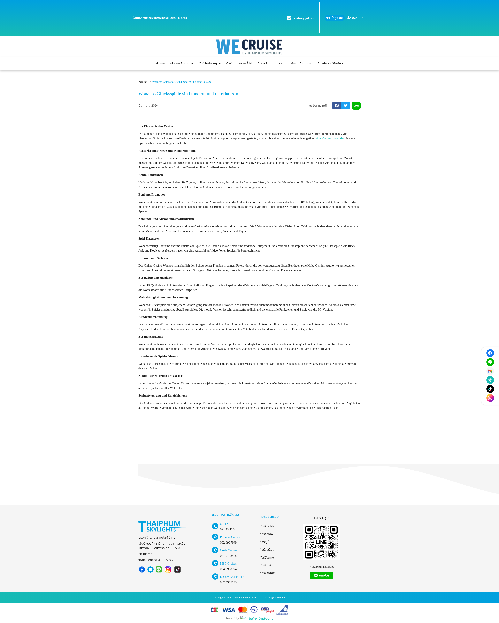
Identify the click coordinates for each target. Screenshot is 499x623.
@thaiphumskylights (321, 566)
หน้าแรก (143, 82)
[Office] (215, 526)
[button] (336, 105)
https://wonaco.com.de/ (329, 138)
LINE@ (321, 518)
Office (224, 524)
